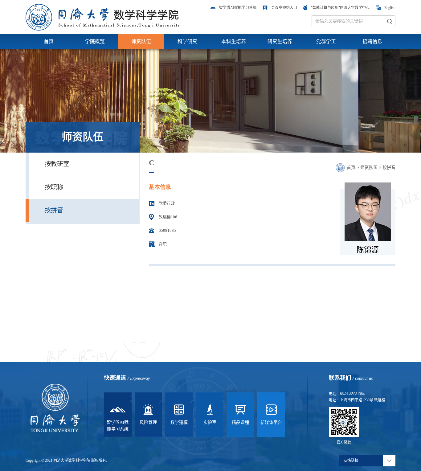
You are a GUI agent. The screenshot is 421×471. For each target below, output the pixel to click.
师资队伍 (141, 41)
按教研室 (57, 164)
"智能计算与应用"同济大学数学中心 (340, 8)
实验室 (209, 422)
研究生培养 (280, 41)
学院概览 (95, 41)
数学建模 (179, 422)
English (389, 8)
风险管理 (148, 422)
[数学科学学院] (103, 16)
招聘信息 (372, 41)
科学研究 (187, 41)
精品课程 (240, 422)
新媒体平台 (271, 422)
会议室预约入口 (284, 8)
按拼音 (54, 210)
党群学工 (326, 41)
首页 (49, 41)
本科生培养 (233, 41)
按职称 (54, 187)
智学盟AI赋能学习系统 (237, 8)
